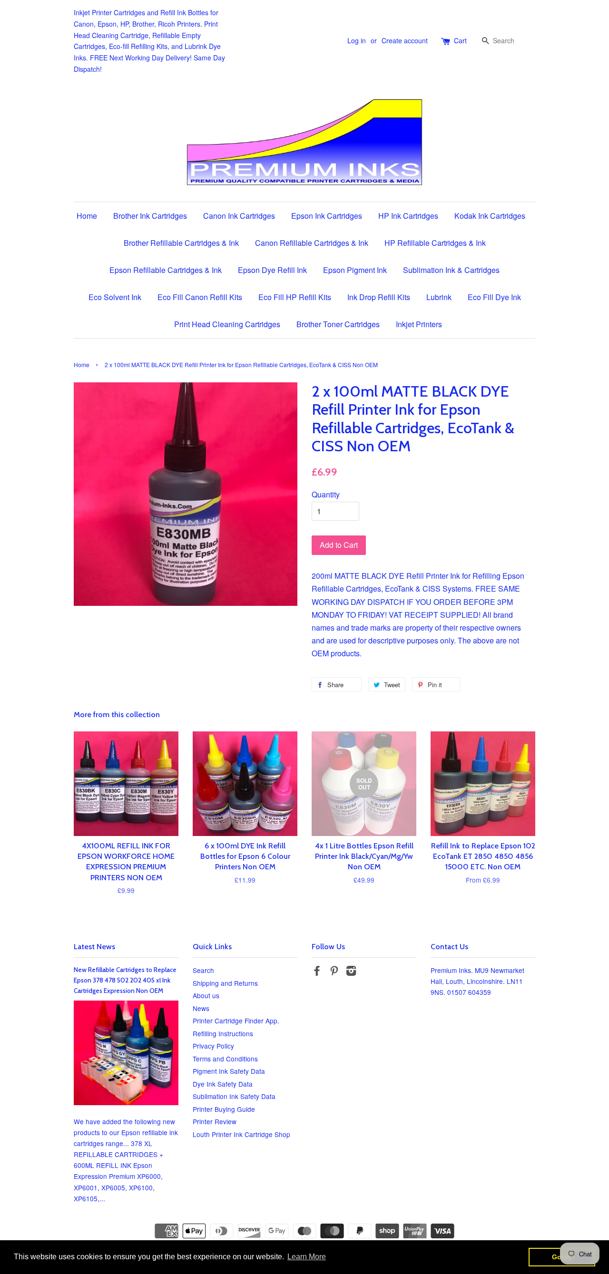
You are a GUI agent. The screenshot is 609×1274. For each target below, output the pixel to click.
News (201, 1008)
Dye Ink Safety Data (223, 1084)
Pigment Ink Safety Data (229, 1071)
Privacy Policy (213, 1045)
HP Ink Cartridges (408, 215)
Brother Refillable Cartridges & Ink (181, 242)
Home (87, 215)
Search (203, 970)
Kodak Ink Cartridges (489, 215)
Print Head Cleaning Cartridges (227, 324)
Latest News (94, 946)
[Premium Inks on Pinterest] (334, 972)
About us (206, 995)
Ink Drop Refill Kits (378, 297)
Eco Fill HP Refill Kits (294, 297)
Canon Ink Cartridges (239, 215)
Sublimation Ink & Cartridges (451, 269)
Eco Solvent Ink (114, 297)
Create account (405, 40)
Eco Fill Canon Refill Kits (199, 297)
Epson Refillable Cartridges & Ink (165, 269)
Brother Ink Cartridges (150, 215)
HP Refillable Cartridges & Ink (435, 242)
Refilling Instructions (223, 1033)
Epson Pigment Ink (355, 269)
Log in (356, 40)
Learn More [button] (306, 1257)
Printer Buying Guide (224, 1109)
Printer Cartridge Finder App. (236, 1020)
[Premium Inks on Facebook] (317, 972)
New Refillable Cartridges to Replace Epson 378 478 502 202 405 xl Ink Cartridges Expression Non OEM (125, 980)
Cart (460, 40)
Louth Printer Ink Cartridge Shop (241, 1134)
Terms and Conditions (225, 1058)
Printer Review (214, 1121)
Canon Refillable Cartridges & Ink (311, 242)
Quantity (326, 494)
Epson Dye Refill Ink (272, 269)
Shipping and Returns (225, 983)
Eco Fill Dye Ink (494, 297)
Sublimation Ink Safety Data (234, 1096)
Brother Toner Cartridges (338, 324)
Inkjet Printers (419, 324)
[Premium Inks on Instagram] (351, 972)
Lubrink (439, 297)
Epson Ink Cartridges (326, 215)
